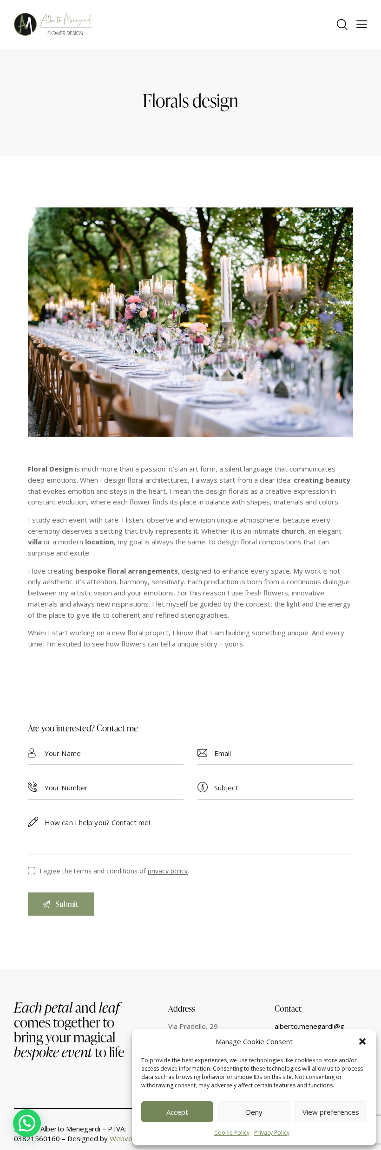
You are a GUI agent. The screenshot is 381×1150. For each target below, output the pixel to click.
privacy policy (168, 871)
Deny (254, 1112)
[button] (362, 1041)
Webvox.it (126, 1138)
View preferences (330, 1112)
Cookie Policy (232, 1133)
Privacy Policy (271, 1133)
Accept (177, 1112)
